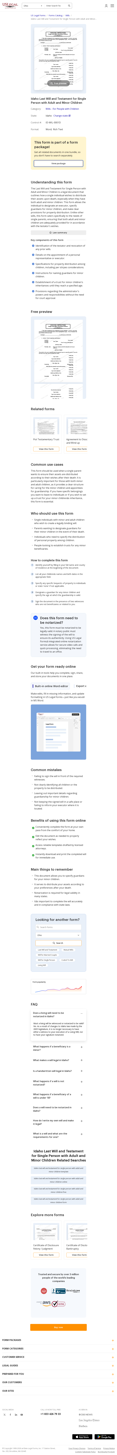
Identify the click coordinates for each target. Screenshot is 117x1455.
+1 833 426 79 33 (51, 1414)
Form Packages (11, 1340)
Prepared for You (13, 1373)
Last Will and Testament (47, 950)
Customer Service (13, 1357)
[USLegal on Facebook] (10, 1414)
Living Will (42, 965)
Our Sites (8, 1390)
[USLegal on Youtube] (21, 1414)
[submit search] (69, 6)
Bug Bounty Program (106, 1452)
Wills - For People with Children (62, 108)
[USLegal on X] (4, 1414)
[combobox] (33, 5)
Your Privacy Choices (76, 1448)
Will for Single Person (46, 960)
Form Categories (12, 1348)
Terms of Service (94, 1448)
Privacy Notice (109, 1448)
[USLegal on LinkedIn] (16, 1414)
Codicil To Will (67, 960)
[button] (112, 5)
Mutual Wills (68, 950)
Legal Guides (10, 1365)
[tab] (50, 686)
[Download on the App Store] (82, 1436)
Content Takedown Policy (85, 1452)
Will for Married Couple (47, 955)
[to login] (106, 5)
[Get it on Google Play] (104, 1436)
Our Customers (12, 1382)
